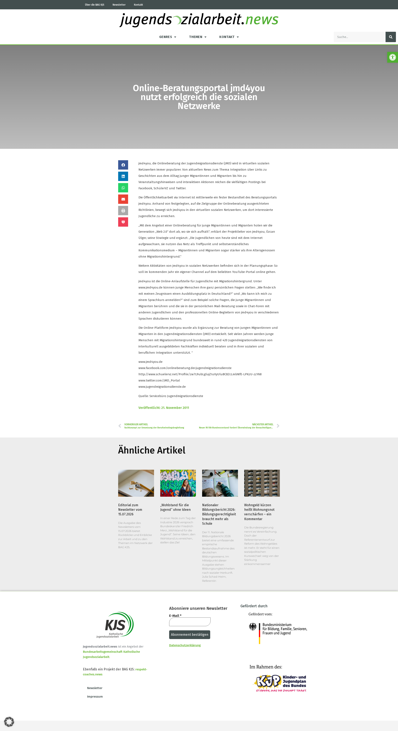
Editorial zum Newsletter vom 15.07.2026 (130, 509)
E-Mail (175, 615)
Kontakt (138, 4)
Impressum (95, 696)
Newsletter (119, 4)
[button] (392, 57)
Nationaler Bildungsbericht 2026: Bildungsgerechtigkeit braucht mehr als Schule (219, 514)
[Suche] (391, 37)
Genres (165, 37)
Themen (195, 37)
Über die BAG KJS (94, 4)
